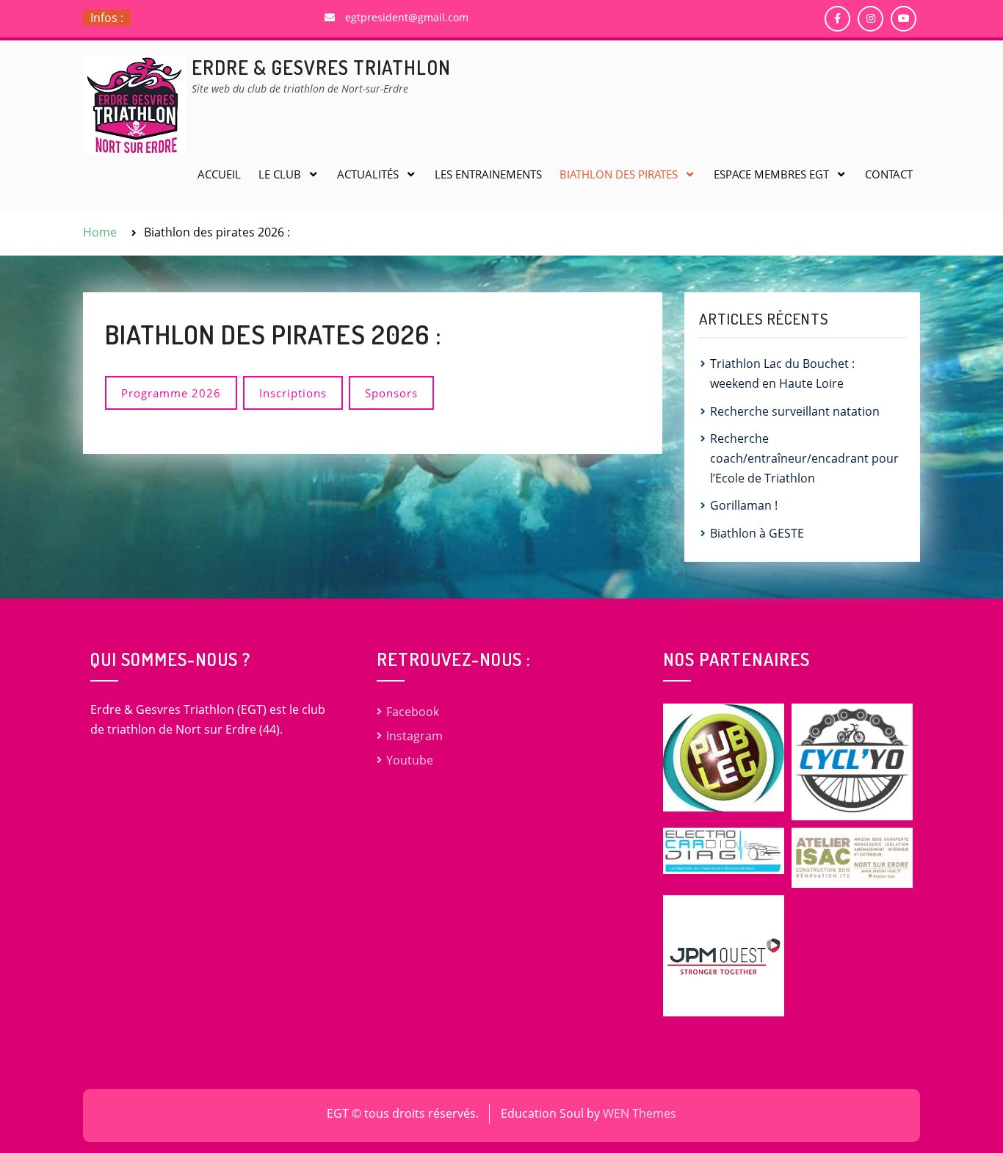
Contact (889, 174)
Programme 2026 (171, 393)
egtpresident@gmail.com (406, 17)
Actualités (368, 174)
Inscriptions (293, 393)
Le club (279, 174)
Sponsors (391, 393)
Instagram (414, 736)
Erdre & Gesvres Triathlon (321, 67)
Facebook (412, 712)
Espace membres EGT (771, 174)
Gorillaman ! (744, 505)
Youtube (409, 760)
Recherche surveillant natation (795, 411)
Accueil (219, 174)
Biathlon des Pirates (619, 174)
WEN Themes (639, 1113)
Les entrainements (488, 174)
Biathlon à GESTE (757, 533)
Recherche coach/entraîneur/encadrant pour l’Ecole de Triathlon (804, 458)
